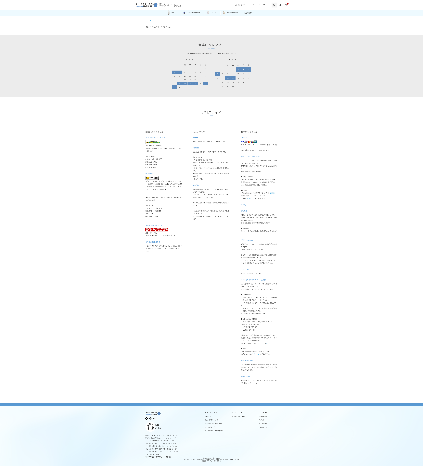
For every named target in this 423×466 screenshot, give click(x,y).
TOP (149, 20)
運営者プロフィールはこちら (211, 461)
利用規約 (272, 193)
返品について (209, 416)
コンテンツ (238, 5)
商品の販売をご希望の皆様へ (214, 431)
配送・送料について (211, 413)
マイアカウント (264, 413)
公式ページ (251, 198)
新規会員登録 (263, 416)
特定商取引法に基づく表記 (213, 423)
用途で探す (248, 13)
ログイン (262, 420)
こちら (268, 343)
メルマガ (262, 5)
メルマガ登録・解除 (238, 416)
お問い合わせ (263, 427)
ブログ (252, 5)
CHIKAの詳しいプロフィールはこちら (158, 457)
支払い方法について (211, 420)
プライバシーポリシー (212, 427)
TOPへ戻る (211, 404)
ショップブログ (237, 413)
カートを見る (263, 423)
